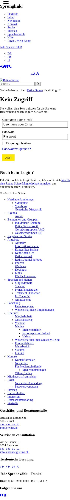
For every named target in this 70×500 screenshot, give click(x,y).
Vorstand (20, 323)
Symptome (21, 202)
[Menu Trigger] (6, 3)
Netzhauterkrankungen (20, 199)
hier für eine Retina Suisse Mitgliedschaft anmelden (35, 182)
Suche (11, 27)
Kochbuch (21, 269)
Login (11, 379)
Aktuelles (20, 242)
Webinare (20, 266)
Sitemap (12, 30)
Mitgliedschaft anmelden (21, 376)
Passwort (8, 131)
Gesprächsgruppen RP (28, 232)
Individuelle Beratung (28, 222)
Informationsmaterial (27, 246)
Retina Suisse (35, 90)
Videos (26, 336)
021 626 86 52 (9, 448)
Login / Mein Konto (19, 40)
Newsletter (21, 363)
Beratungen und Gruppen (22, 219)
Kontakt (12, 24)
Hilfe (10, 37)
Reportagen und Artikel (36, 333)
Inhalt (10, 17)
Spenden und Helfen (19, 279)
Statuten (19, 349)
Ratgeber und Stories (19, 236)
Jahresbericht (22, 346)
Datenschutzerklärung (20, 399)
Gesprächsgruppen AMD (30, 229)
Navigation (14, 20)
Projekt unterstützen (26, 289)
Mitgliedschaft (23, 283)
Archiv (19, 216)
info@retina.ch (9, 427)
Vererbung (21, 206)
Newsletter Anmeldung (28, 383)
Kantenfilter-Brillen (26, 249)
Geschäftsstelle (23, 319)
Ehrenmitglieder (24, 343)
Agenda (12, 212)
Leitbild (19, 353)
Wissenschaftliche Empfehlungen (34, 309)
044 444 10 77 (9, 424)
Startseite (12, 14)
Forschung (13, 303)
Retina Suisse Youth (26, 226)
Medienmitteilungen (34, 369)
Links (18, 272)
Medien (19, 326)
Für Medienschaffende (28, 366)
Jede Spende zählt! (11, 47)
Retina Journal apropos (28, 259)
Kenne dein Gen (24, 252)
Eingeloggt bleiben (18, 143)
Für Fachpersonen (25, 276)
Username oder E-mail (17, 119)
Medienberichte (31, 329)
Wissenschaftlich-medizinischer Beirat (37, 339)
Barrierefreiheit (16, 393)
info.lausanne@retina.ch (14, 452)
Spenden (20, 286)
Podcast (19, 262)
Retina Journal (23, 256)
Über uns (12, 313)
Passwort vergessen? (16, 149)
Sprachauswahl (16, 34)
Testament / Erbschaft (27, 293)
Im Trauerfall (22, 296)
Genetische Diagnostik (28, 209)
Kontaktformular (25, 359)
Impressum (13, 396)
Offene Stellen (23, 373)
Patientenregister (24, 306)
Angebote (13, 239)
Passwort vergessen (26, 386)
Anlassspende (23, 299)
